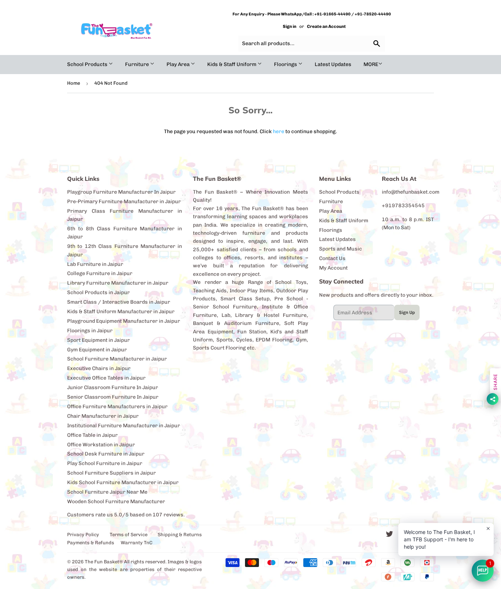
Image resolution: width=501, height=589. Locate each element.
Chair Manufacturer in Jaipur (103, 416)
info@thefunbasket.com (410, 192)
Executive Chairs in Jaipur (99, 368)
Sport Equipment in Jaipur (98, 340)
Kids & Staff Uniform (232, 64)
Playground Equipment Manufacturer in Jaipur (123, 321)
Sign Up (407, 312)
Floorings (286, 64)
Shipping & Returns (180, 534)
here (278, 131)
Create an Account (326, 26)
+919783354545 (403, 205)
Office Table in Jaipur (92, 435)
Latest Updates (333, 64)
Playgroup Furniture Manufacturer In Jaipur (121, 192)
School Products (88, 64)
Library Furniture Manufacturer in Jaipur (117, 283)
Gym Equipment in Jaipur (97, 350)
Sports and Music (340, 249)
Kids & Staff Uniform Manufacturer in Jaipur (121, 311)
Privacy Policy (83, 534)
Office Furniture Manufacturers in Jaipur (117, 406)
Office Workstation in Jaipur (101, 445)
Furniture (137, 64)
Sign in (289, 26)
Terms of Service (128, 534)
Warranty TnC (137, 542)
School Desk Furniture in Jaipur (106, 454)
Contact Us (332, 258)
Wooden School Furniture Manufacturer (116, 501)
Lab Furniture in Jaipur (95, 264)
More (370, 64)
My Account (333, 268)
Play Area (179, 64)
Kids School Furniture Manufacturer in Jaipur (123, 482)
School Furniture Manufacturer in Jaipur (117, 359)
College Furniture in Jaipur (99, 273)
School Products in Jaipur (98, 292)
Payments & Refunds (90, 542)
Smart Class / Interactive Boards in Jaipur (118, 302)
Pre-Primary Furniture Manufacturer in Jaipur (124, 201)
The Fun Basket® (104, 561)
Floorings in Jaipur (90, 331)
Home (73, 83)
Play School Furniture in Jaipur (104, 463)
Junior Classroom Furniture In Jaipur (112, 387)
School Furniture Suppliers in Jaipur (111, 473)
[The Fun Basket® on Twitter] (389, 535)
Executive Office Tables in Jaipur (106, 378)
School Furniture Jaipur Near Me (107, 492)
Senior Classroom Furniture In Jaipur (112, 397)
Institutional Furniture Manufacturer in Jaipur (123, 425)
